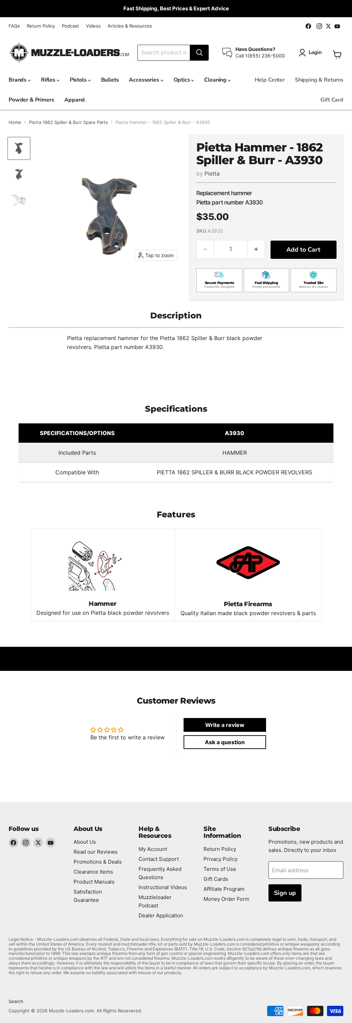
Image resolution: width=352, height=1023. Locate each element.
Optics (182, 80)
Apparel (74, 100)
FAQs (14, 26)
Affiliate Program (224, 889)
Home (15, 122)
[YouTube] (50, 842)
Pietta (212, 173)
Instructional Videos (163, 887)
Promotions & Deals (98, 861)
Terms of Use (220, 869)
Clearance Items (93, 871)
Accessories (144, 80)
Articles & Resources (130, 26)
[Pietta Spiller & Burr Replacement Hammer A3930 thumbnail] (19, 200)
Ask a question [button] (225, 742)
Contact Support (159, 859)
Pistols (79, 80)
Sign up (285, 893)
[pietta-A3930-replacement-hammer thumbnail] (19, 174)
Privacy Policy (221, 859)
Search (16, 1001)
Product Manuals (94, 881)
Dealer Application (161, 915)
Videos (93, 26)
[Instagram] (26, 842)
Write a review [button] (224, 724)
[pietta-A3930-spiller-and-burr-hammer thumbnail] (19, 148)
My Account (153, 849)
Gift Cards (216, 879)
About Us (85, 842)
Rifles (49, 80)
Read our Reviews (96, 851)
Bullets (110, 80)
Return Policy (41, 26)
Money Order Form (226, 899)
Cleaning (216, 80)
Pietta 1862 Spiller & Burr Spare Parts (68, 122)
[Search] (199, 53)
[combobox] (164, 53)
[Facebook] (13, 842)
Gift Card (331, 100)
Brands (18, 80)
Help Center (270, 80)
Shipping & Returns (319, 80)
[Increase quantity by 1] (256, 249)
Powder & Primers (31, 100)
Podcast (70, 26)
